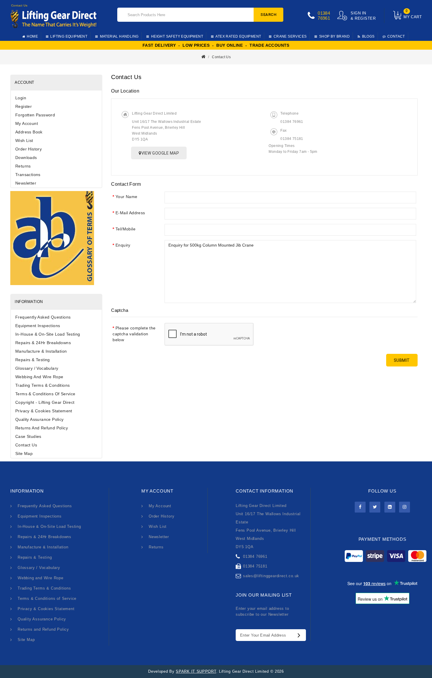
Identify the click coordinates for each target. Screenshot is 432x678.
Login (20, 98)
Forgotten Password (35, 115)
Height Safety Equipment (177, 36)
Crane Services (290, 36)
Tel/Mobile (125, 229)
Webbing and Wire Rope (39, 376)
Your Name (126, 196)
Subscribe (300, 635)
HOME (32, 36)
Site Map (24, 453)
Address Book (29, 132)
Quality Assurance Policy (39, 419)
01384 (324, 13)
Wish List (24, 140)
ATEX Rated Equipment (238, 36)
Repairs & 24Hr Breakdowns (43, 342)
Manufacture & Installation (41, 351)
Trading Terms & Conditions (42, 385)
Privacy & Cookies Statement (43, 411)
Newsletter (25, 183)
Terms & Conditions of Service (45, 393)
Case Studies (28, 436)
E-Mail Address (130, 212)
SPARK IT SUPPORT (196, 671)
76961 (324, 18)
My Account (26, 123)
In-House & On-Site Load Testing (47, 334)
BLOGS (368, 36)
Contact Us (221, 57)
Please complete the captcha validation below (134, 334)
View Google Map (160, 153)
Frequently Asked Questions (43, 317)
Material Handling (119, 36)
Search (268, 14)
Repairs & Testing (32, 359)
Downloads (26, 157)
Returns (23, 166)
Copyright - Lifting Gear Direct (44, 402)
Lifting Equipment (68, 36)
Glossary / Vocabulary (36, 368)
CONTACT (396, 36)
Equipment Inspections (37, 325)
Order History (28, 149)
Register (23, 106)
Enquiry (122, 245)
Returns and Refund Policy (41, 428)
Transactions (28, 174)
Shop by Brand (334, 36)
